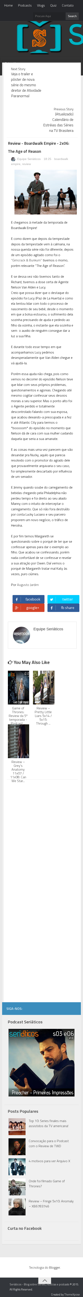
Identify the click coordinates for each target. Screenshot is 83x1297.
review (26, 164)
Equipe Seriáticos (28, 159)
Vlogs (41, 5)
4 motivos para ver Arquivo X (49, 1160)
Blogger (54, 1267)
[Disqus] (42, 836)
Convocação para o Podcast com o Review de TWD (49, 1143)
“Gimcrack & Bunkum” (26, 260)
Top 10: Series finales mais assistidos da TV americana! (48, 1123)
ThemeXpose (72, 1294)
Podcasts (25, 5)
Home (8, 5)
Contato (68, 5)
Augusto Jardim (28, 584)
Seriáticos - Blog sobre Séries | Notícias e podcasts (39, 1284)
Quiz (53, 5)
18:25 (48, 159)
